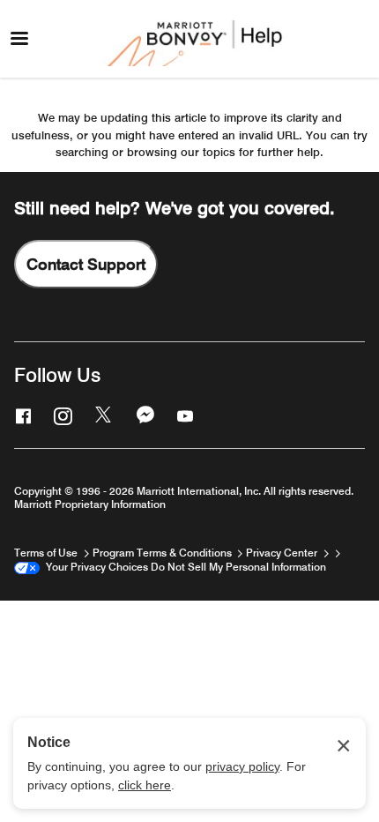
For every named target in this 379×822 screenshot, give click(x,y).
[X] (102, 415)
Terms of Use (47, 552)
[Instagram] (61, 415)
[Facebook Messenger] (144, 415)
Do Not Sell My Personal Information (238, 566)
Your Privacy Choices (94, 566)
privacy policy (242, 766)
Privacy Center (283, 552)
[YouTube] (183, 415)
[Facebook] (21, 415)
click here (144, 785)
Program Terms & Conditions (163, 552)
